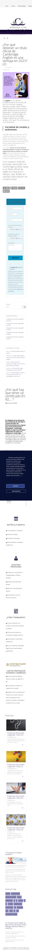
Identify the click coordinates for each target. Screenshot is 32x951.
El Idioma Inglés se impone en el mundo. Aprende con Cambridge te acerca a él (15, 374)
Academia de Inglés (15, 893)
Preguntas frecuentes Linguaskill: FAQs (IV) (15, 797)
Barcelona (20, 900)
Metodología (21, 6)
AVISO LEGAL (13, 949)
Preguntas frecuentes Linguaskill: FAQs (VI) (15, 734)
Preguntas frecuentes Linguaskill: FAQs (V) (15, 765)
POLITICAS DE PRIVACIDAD (22, 949)
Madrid (11, 910)
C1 (24, 900)
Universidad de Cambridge (11, 914)
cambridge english (18, 903)
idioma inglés (20, 907)
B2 (16, 900)
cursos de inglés (9, 907)
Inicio (6, 6)
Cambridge (10, 903)
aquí (21, 475)
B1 (14, 900)
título (17, 910)
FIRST (15, 907)
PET (14, 910)
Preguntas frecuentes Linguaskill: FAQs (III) (15, 828)
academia (8, 893)
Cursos (13, 6)
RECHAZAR (15, 491)
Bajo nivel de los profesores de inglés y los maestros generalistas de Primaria (15, 363)
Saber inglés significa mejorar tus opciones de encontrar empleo (15, 357)
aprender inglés (9, 900)
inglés (7, 910)
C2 (6, 903)
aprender (19, 897)
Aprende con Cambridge (11, 897)
